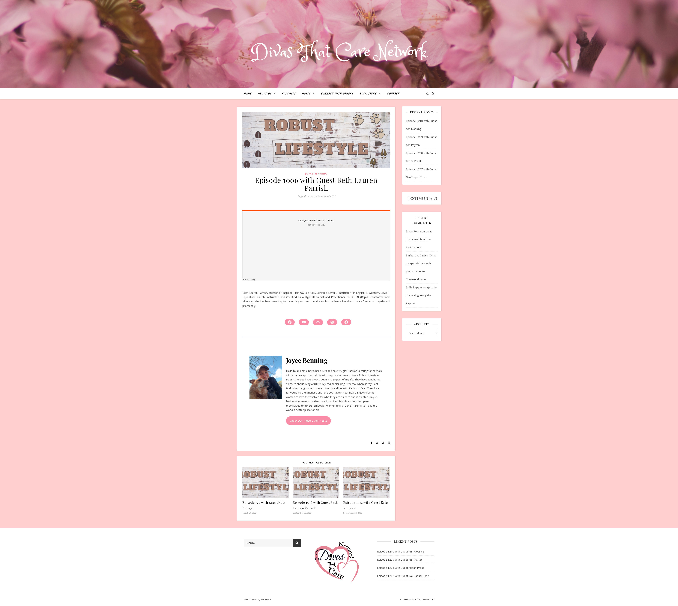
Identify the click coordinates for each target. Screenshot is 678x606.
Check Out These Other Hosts (308, 420)
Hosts (306, 94)
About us (264, 94)
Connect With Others (337, 94)
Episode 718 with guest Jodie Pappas (421, 295)
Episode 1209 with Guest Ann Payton (400, 559)
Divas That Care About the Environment (419, 239)
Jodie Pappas (414, 287)
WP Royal (266, 599)
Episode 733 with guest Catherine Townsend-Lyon (418, 271)
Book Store (367, 94)
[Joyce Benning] (265, 377)
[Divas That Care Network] (339, 52)
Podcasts (288, 94)
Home (247, 94)
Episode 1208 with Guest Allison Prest (400, 567)
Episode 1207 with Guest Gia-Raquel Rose (403, 576)
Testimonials (422, 198)
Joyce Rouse (413, 231)
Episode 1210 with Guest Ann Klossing (400, 551)
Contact (393, 94)
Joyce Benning (316, 173)
